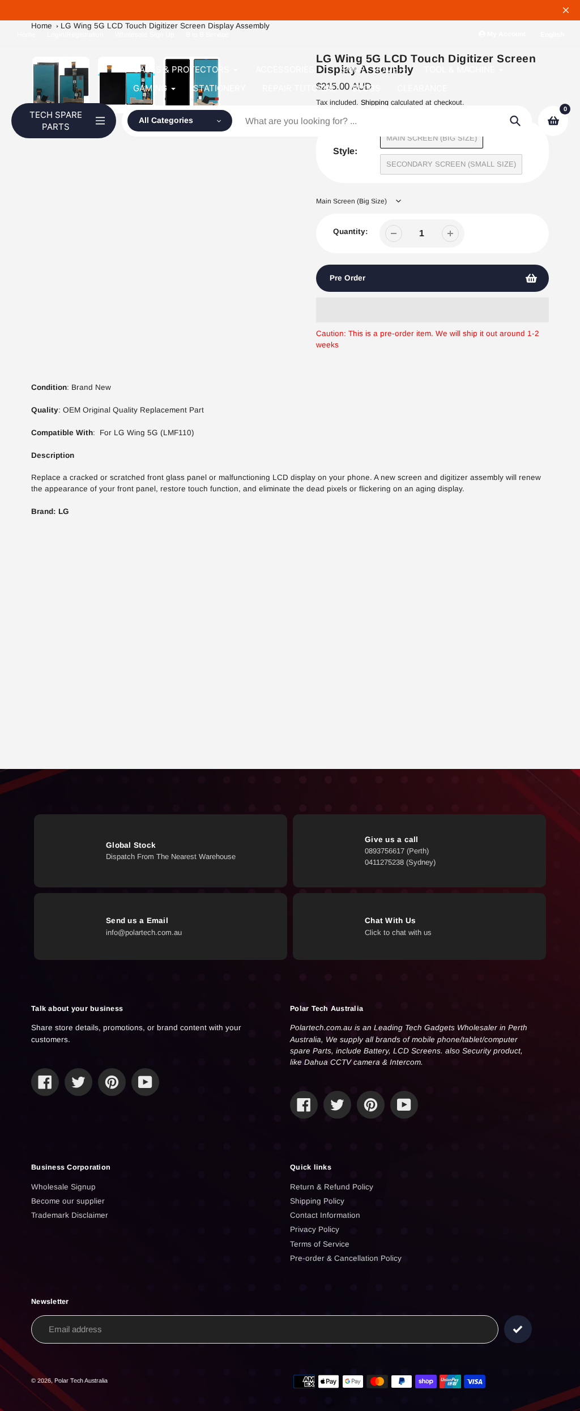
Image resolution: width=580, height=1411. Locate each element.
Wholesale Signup (63, 1187)
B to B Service (207, 35)
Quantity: (350, 231)
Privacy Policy (314, 1229)
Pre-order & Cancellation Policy (346, 1258)
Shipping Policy (317, 1201)
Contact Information (325, 1215)
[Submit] (518, 1329)
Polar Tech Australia (81, 1380)
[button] (432, 310)
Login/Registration (75, 35)
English (552, 35)
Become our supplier (68, 1201)
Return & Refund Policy (331, 1187)
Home (26, 35)
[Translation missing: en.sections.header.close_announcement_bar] (566, 10)
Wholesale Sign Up (144, 35)
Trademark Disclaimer (69, 1215)
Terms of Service (319, 1244)
